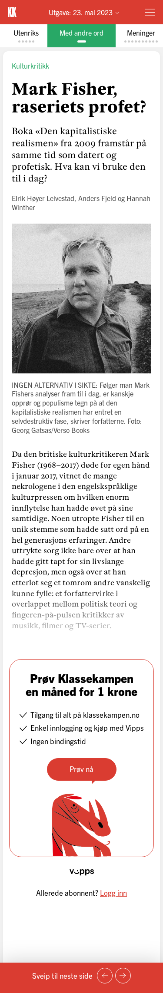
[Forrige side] (105, 975)
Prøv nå (81, 768)
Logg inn (113, 892)
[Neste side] (123, 975)
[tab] (26, 35)
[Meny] (150, 12)
